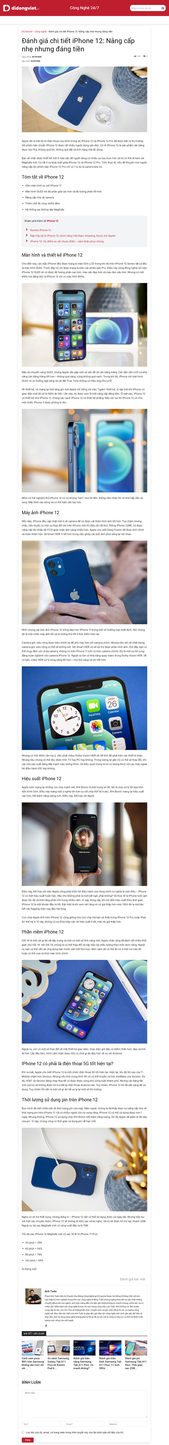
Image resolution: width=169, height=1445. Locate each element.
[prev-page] (24, 1378)
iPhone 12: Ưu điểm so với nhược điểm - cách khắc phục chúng (67, 241)
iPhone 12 (52, 220)
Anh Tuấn (51, 1291)
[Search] (163, 8)
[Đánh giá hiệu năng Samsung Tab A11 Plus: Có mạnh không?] (84, 1348)
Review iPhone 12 (40, 230)
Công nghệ (40, 31)
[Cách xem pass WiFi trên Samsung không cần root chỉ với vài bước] (33, 1348)
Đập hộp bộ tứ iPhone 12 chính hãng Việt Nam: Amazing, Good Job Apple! (73, 235)
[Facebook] (46, 1325)
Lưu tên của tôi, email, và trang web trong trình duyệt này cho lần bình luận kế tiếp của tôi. (75, 1432)
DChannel (27, 31)
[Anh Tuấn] (33, 1308)
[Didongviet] (21, 8)
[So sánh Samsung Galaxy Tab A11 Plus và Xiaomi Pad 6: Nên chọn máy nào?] (59, 1348)
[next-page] (29, 1378)
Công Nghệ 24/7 (84, 8)
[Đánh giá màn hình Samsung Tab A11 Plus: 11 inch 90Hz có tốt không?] (110, 1348)
